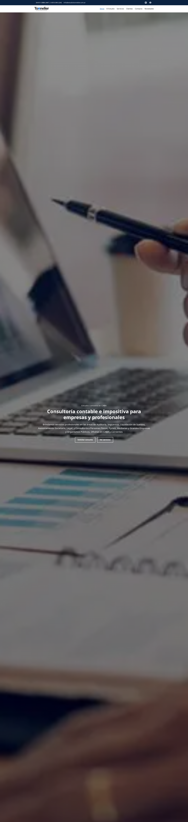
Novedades (149, 9)
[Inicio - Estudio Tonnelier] (41, 9)
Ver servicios (105, 440)
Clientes (129, 9)
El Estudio (111, 9)
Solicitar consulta (85, 440)
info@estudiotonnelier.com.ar (75, 3)
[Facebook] (150, 2)
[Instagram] (146, 2)
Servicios (120, 9)
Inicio (102, 9)
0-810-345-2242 (56, 3)
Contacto (138, 9)
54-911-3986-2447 (42, 3)
